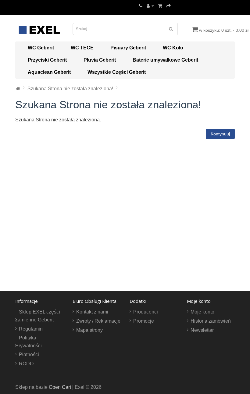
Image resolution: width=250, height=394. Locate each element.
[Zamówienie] (168, 5)
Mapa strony (89, 330)
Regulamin (31, 328)
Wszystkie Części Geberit (117, 72)
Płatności (29, 354)
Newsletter (202, 330)
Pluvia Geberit (100, 60)
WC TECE (82, 47)
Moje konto (202, 311)
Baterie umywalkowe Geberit (165, 60)
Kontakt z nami (92, 311)
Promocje (143, 321)
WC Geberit (41, 47)
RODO (26, 363)
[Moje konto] (150, 5)
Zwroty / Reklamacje (98, 321)
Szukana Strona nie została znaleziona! (70, 88)
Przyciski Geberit (47, 60)
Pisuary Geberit (128, 47)
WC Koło (173, 47)
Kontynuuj (220, 133)
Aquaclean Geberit (49, 72)
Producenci (145, 311)
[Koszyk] (160, 5)
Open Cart (60, 387)
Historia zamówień (211, 321)
